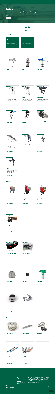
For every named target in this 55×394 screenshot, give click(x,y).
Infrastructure (36, 1)
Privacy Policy (19, 379)
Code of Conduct (19, 381)
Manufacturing (22, 1)
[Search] (47, 2)
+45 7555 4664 (8, 381)
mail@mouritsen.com (9, 382)
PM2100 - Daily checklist (20, 378)
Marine (31, 1)
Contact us (8, 17)
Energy (27, 1)
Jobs (17, 377)
